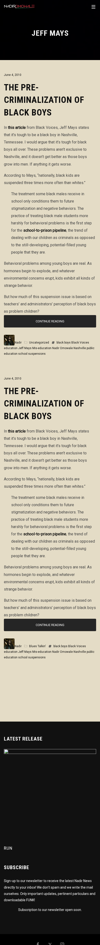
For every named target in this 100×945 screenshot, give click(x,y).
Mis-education (41, 348)
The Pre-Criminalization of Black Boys (44, 100)
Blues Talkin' (37, 646)
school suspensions (32, 353)
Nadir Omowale (62, 348)
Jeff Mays (25, 348)
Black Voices (80, 342)
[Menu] (93, 6)
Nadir (18, 342)
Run (8, 848)
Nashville (80, 348)
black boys (64, 342)
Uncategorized (39, 342)
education (10, 348)
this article (17, 127)
